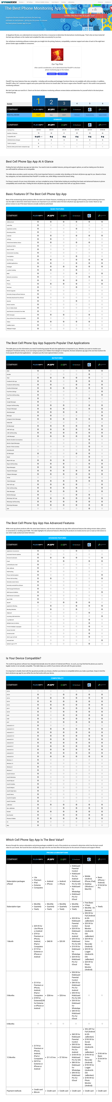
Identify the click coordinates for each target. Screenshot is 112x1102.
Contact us (108, 2)
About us (101, 2)
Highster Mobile (103, 115)
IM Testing (29, 2)
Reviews (21, 2)
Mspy (51, 115)
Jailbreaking (71, 2)
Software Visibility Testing (41, 2)
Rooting (63, 2)
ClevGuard (77, 115)
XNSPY (64, 115)
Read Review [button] (52, 74)
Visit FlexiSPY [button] (62, 74)
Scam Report (55, 2)
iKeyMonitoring (90, 115)
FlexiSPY (38, 115)
